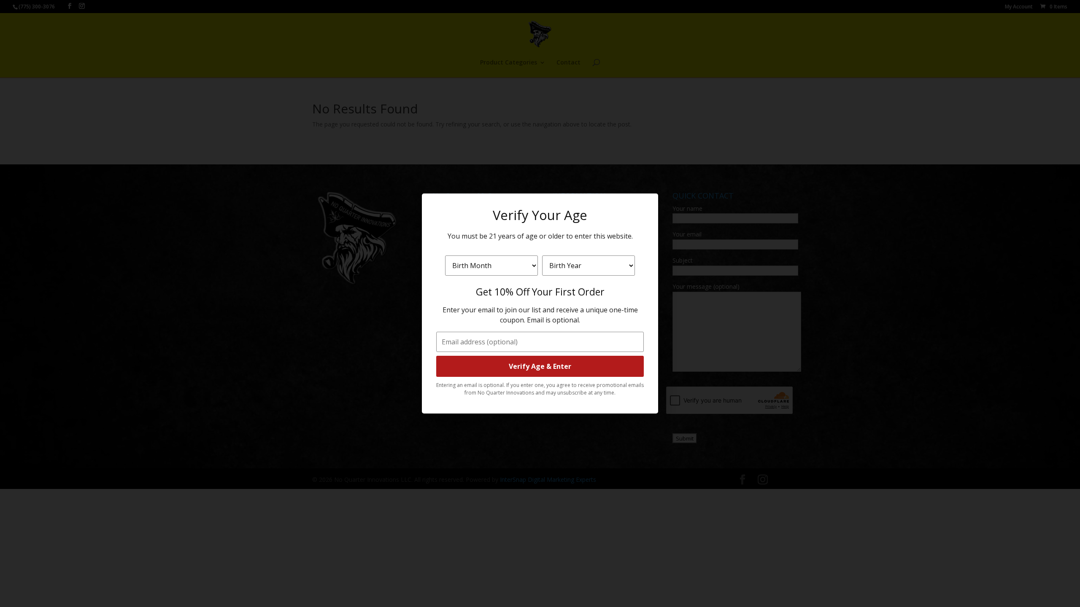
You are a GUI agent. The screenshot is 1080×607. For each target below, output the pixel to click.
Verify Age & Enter (540, 366)
